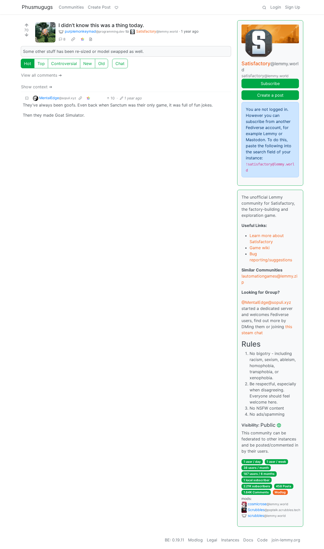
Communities (71, 7)
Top (41, 63)
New (87, 63)
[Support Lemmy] (116, 7)
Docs (248, 539)
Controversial (64, 63)
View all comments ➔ (41, 75)
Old (101, 63)
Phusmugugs (37, 7)
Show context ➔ (36, 86)
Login (275, 7)
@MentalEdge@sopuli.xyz (266, 302)
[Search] (264, 7)
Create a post (270, 95)
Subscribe (270, 83)
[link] (73, 39)
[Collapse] (27, 98)
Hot (27, 63)
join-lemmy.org (286, 539)
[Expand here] (45, 32)
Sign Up (292, 7)
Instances (230, 539)
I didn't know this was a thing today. (101, 25)
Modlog (280, 492)
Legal (212, 539)
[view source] (91, 39)
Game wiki (260, 247)
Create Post (99, 7)
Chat (120, 63)
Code (262, 539)
